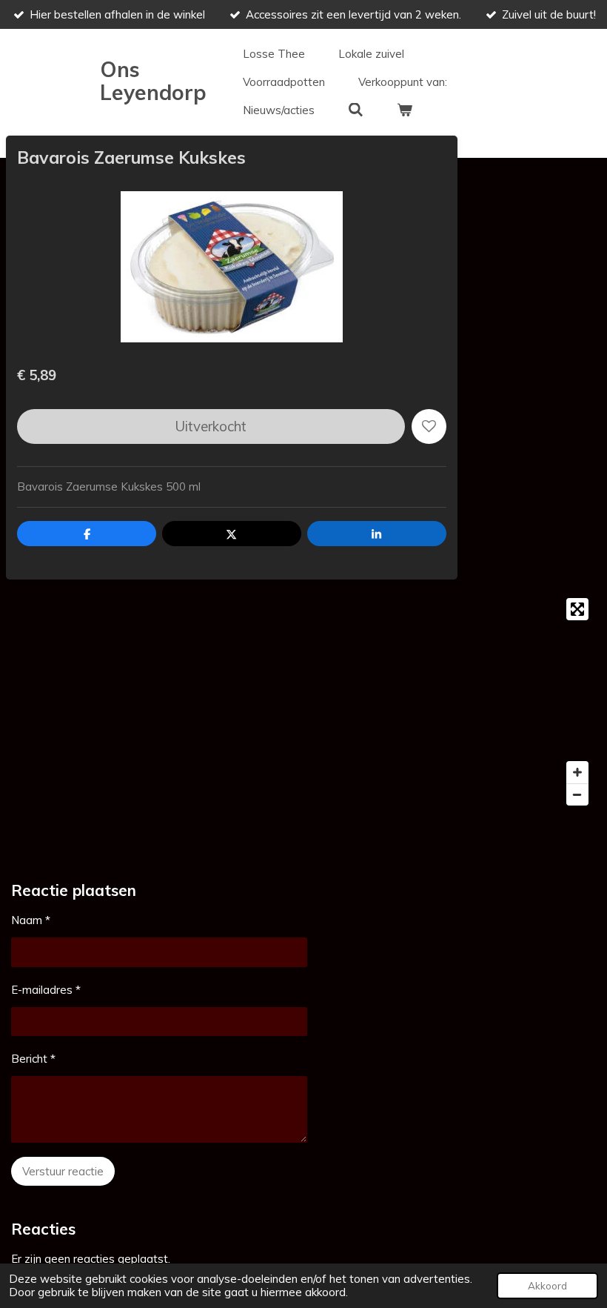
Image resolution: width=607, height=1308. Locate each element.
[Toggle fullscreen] (577, 609)
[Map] (303, 702)
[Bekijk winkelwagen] (404, 110)
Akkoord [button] (547, 1285)
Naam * (30, 920)
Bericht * (33, 1059)
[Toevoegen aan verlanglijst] (429, 426)
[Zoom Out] (577, 794)
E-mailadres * (46, 990)
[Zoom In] (577, 772)
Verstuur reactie (63, 1171)
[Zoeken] (355, 110)
